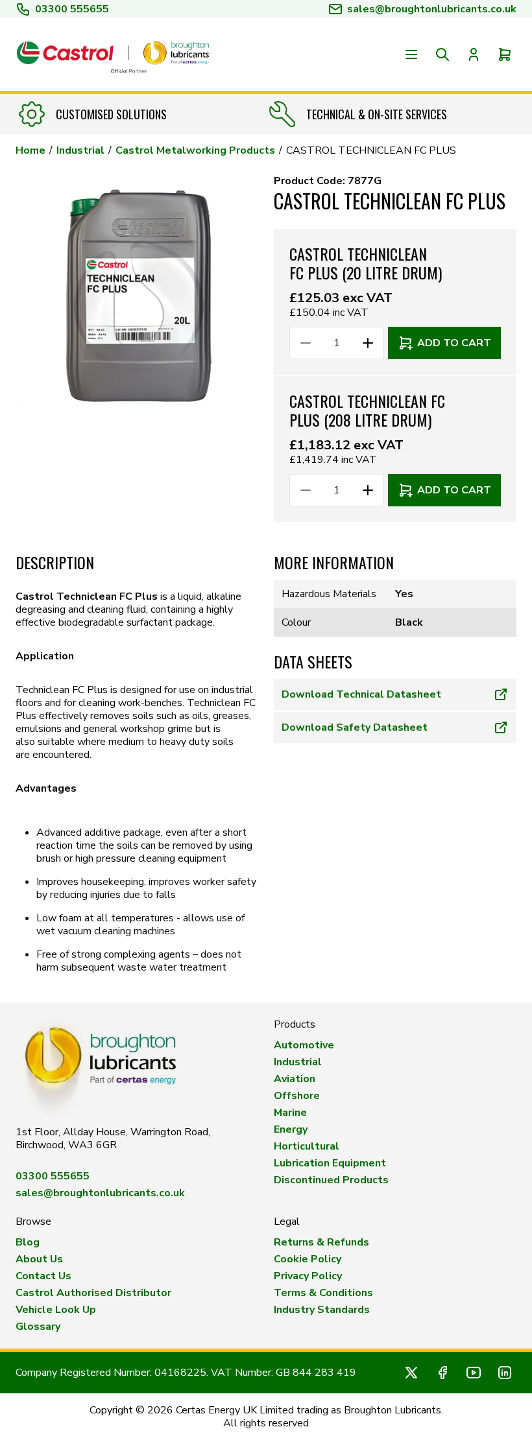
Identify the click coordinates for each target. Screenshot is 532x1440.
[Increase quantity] (367, 343)
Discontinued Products (331, 1180)
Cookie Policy (307, 1259)
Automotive (304, 1045)
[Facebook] (442, 1372)
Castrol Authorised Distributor (93, 1292)
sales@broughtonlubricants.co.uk (100, 1192)
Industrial (80, 150)
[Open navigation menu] (411, 54)
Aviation (294, 1078)
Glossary (38, 1326)
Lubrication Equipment (330, 1163)
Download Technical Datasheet (361, 694)
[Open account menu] (473, 54)
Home (30, 150)
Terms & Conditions (323, 1292)
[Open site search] (442, 54)
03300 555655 (72, 9)
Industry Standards (322, 1309)
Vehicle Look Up (56, 1309)
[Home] (113, 54)
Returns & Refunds (321, 1242)
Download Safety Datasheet (355, 727)
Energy (291, 1129)
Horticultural (306, 1146)
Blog (28, 1242)
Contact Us (43, 1275)
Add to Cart (454, 343)
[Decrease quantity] (305, 343)
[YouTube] (473, 1372)
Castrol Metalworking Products (195, 150)
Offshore (297, 1095)
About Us (39, 1259)
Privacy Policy (308, 1275)
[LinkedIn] (504, 1372)
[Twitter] (411, 1372)
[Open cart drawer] (504, 54)
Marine (290, 1112)
